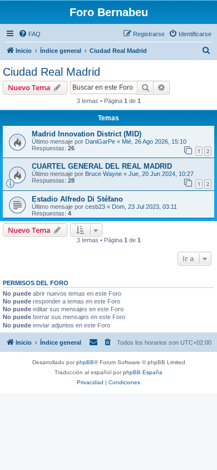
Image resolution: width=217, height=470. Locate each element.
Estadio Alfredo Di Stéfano (77, 199)
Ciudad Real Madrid (51, 72)
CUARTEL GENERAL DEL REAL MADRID (102, 166)
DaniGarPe (100, 141)
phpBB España (142, 372)
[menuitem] (29, 34)
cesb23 (95, 206)
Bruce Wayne (103, 173)
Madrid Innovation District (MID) (86, 134)
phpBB (85, 362)
